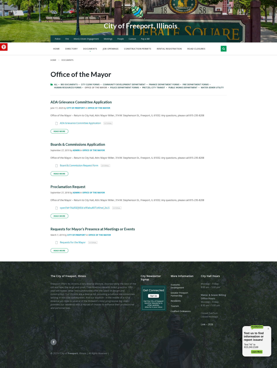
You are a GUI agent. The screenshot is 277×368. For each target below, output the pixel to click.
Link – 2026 (207, 324)
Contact (132, 38)
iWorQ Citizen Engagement (86, 38)
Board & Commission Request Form (79, 165)
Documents (68, 60)
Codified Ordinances (181, 311)
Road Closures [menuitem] (196, 48)
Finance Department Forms (164, 84)
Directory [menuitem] (71, 48)
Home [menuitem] (56, 48)
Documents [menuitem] (90, 48)
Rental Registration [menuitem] (169, 48)
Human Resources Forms (67, 87)
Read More (59, 131)
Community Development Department (124, 84)
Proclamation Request (67, 187)
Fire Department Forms (196, 84)
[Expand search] (224, 49)
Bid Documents (69, 84)
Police (57, 38)
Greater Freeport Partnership (179, 294)
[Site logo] (138, 19)
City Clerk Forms (90, 84)
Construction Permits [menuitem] (137, 48)
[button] (4, 47)
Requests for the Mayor (73, 242)
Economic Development (177, 286)
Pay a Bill (145, 38)
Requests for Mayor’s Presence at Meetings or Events (92, 229)
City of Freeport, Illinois (140, 26)
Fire (67, 38)
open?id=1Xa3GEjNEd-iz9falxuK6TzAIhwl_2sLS (85, 207)
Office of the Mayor (99, 108)
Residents (176, 300)
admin (76, 150)
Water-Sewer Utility (212, 87)
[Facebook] (53, 342)
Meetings (108, 38)
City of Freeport (76, 108)
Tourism (175, 306)
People (120, 38)
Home (53, 60)
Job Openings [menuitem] (110, 48)
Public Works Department (183, 87)
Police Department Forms (124, 87)
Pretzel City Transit (153, 87)
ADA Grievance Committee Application (81, 102)
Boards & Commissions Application (77, 144)
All (55, 84)
